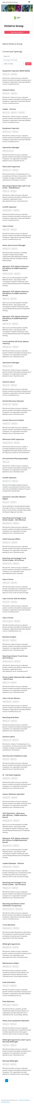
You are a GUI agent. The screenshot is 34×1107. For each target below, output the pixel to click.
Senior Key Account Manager (14, 245)
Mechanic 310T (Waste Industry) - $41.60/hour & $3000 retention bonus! (15, 268)
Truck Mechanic (8, 925)
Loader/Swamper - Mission (13, 863)
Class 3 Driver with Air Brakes (14, 598)
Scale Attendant (8, 982)
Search (28, 64)
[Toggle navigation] (29, 2)
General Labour (8, 90)
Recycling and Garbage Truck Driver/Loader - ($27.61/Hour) (14, 883)
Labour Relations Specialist (13, 794)
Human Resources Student (13, 420)
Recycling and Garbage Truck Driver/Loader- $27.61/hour (14, 559)
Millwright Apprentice (11, 944)
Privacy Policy (5, 1102)
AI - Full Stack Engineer (11, 775)
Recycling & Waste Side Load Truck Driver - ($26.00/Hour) (16, 187)
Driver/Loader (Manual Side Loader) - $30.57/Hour (16, 678)
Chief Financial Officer (11, 539)
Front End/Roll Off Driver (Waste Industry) (15, 342)
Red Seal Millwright (10, 1061)
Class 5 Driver (7, 579)
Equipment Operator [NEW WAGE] (16, 71)
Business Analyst (9, 637)
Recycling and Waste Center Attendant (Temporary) (13, 905)
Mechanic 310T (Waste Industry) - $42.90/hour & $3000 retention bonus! (15, 293)
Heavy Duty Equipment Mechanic (15, 1021)
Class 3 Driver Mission (11, 698)
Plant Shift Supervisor (11, 167)
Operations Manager (10, 147)
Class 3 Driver (7, 226)
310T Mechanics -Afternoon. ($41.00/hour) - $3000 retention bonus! (14, 815)
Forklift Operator (9, 207)
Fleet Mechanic (8, 1001)
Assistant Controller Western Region (14, 498)
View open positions (17, 32)
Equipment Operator (10, 128)
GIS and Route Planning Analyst (15, 458)
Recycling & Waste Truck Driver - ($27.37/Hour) (15, 657)
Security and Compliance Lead (14, 756)
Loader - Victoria (9, 109)
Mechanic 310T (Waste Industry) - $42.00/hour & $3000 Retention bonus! (15, 318)
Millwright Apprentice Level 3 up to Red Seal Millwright (16, 1041)
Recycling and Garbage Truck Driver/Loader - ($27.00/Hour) (14, 519)
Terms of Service (24, 1100)
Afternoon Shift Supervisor (13, 439)
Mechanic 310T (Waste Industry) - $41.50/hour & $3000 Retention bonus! (15, 840)
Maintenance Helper (10, 963)
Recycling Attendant (10, 717)
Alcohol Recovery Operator (13, 401)
